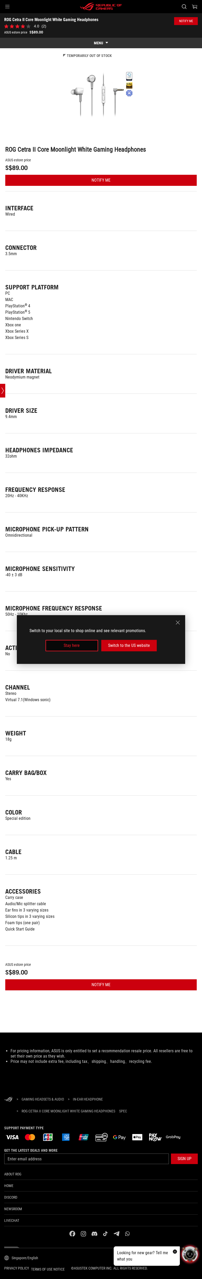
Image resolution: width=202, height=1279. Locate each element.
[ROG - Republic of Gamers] (101, 7)
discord (10, 1197)
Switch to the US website (129, 645)
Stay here (72, 645)
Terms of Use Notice (48, 1269)
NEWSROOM (13, 1209)
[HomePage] (8, 1099)
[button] (7, 6)
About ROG (12, 1174)
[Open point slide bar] (2, 391)
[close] (178, 622)
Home (8, 1186)
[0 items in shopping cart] (194, 6)
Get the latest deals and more (31, 1150)
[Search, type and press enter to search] (184, 6)
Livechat (11, 1220)
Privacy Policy (16, 1268)
